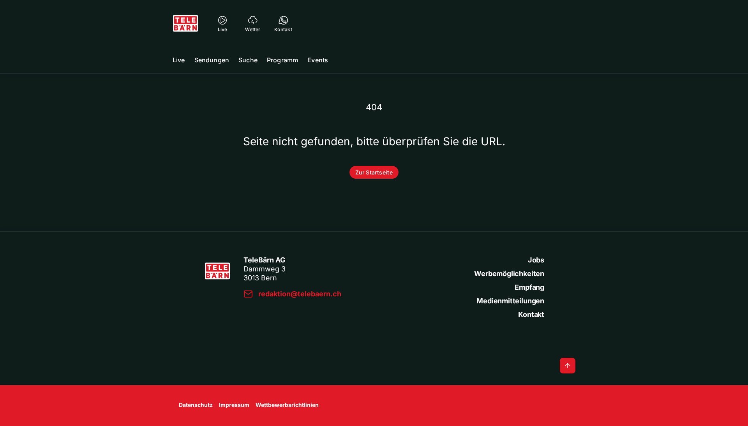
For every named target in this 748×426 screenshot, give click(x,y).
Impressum (234, 404)
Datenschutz (196, 404)
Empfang (529, 287)
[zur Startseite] (185, 23)
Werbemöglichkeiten (509, 273)
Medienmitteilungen (510, 301)
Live (179, 60)
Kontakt (531, 314)
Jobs (536, 260)
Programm (282, 60)
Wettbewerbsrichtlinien (287, 404)
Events (317, 60)
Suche (248, 60)
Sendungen (211, 60)
